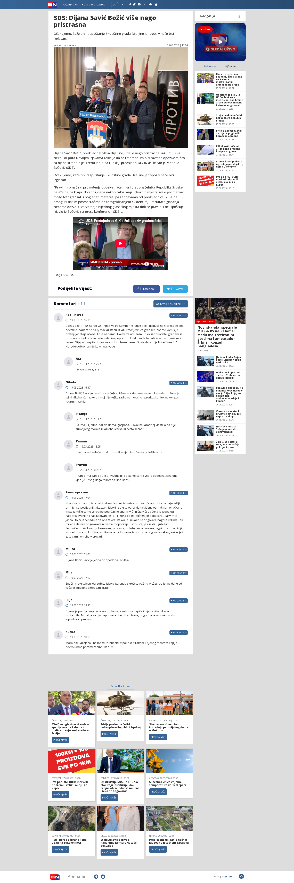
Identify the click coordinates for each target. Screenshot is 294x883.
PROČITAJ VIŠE (60, 739)
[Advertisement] (93, 671)
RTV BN (89, 4)
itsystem (227, 876)
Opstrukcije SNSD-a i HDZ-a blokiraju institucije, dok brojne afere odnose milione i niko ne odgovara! (120, 786)
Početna (67, 4)
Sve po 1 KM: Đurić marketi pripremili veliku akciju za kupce (70, 785)
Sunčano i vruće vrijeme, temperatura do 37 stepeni (167, 783)
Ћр (122, 4)
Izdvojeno (210, 66)
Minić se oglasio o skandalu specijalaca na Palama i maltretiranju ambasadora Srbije (70, 728)
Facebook (148, 289)
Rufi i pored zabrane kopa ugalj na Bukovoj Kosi (69, 841)
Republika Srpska (120, 686)
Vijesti (78, 4)
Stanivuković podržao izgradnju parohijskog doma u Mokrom (168, 727)
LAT (114, 4)
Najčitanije (230, 66)
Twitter (178, 289)
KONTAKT (101, 4)
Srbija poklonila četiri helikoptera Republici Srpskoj (121, 725)
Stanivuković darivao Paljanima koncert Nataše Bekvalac (119, 843)
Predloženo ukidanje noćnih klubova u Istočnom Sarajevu (169, 841)
